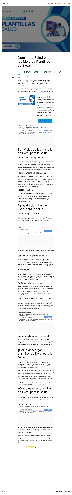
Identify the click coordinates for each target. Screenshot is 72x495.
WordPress (67, 491)
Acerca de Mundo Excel (51, 3)
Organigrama (16, 77)
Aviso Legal (59, 3)
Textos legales (67, 3)
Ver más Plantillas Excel (45, 120)
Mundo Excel (5, 3)
